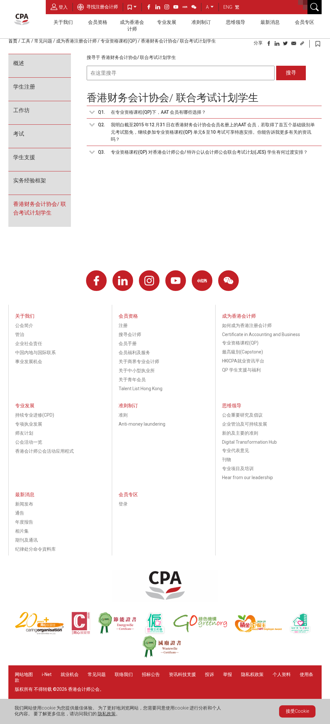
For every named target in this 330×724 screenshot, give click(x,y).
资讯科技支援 (182, 674)
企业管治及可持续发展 (244, 424)
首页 (12, 40)
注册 (123, 325)
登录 (123, 504)
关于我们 (63, 22)
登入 (63, 7)
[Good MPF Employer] (262, 632)
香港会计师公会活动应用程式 (44, 451)
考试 (18, 133)
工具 (25, 40)
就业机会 (70, 674)
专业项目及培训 (238, 468)
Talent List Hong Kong (140, 388)
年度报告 (24, 522)
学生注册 (24, 86)
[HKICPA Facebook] (150, 7)
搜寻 (291, 72)
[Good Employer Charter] (158, 632)
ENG (227, 7)
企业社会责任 (28, 343)
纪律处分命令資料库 (35, 549)
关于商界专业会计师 (139, 361)
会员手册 (128, 343)
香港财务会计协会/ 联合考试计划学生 (39, 208)
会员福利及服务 (134, 352)
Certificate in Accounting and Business (261, 334)
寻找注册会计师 (101, 6)
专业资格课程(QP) (119, 40)
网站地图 (24, 674)
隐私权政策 (252, 674)
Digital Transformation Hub (249, 442)
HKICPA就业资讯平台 (243, 360)
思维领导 (235, 22)
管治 (19, 334)
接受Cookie (297, 711)
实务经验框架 (29, 180)
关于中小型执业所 (137, 370)
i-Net (47, 674)
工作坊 (21, 110)
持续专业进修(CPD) (34, 415)
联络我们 (124, 674)
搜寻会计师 (130, 334)
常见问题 (43, 40)
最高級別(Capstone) (242, 351)
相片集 (22, 531)
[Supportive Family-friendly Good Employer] (303, 632)
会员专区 (304, 22)
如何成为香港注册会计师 (247, 325)
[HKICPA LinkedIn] (159, 7)
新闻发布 (24, 504)
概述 (18, 63)
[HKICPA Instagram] (168, 7)
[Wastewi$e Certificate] (165, 656)
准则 (123, 415)
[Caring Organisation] (43, 632)
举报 (227, 674)
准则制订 (201, 22)
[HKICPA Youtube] (177, 7)
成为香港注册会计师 (76, 40)
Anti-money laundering (142, 424)
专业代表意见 (235, 450)
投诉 (209, 674)
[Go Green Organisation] (203, 632)
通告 (19, 513)
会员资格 (97, 22)
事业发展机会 (28, 361)
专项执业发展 (28, 424)
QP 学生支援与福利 (241, 369)
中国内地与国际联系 (35, 352)
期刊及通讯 (26, 540)
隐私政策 (107, 713)
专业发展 (166, 22)
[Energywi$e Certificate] (121, 632)
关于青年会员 (132, 379)
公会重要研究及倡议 (242, 415)
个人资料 (282, 674)
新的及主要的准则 (240, 433)
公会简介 (24, 325)
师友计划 (24, 433)
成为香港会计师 (132, 25)
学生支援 (24, 157)
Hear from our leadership (247, 477)
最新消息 (270, 22)
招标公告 (151, 674)
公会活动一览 (28, 442)
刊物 (226, 459)
